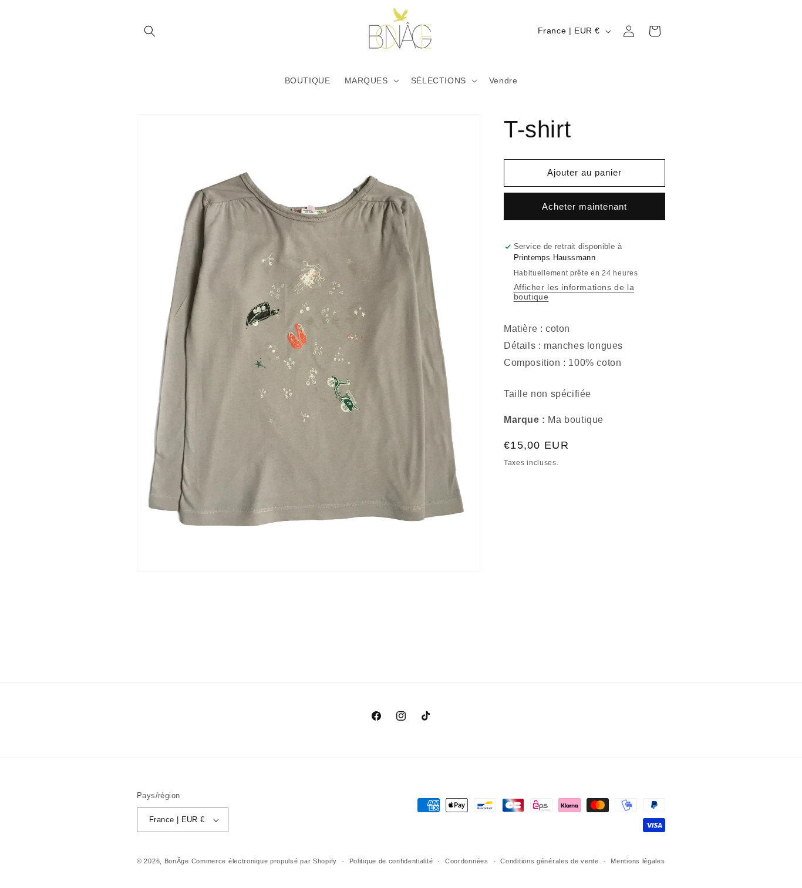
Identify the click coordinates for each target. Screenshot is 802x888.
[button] (150, 31)
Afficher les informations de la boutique (574, 291)
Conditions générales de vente (549, 860)
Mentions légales (638, 860)
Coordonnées (466, 860)
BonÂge (176, 861)
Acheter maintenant (584, 206)
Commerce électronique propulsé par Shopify (264, 861)
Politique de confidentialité (391, 860)
